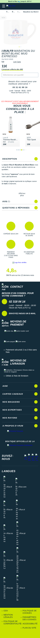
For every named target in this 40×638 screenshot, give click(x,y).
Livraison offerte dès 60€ (12, 69)
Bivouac (13, 12)
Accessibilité (30, 624)
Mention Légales (8, 616)
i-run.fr (19, 12)
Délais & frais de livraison (17, 376)
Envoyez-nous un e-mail (22, 313)
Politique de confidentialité (12, 622)
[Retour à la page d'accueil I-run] (11, 6)
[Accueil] (2, 12)
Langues (8, 471)
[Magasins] (27, 6)
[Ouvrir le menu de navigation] (3, 6)
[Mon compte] (32, 6)
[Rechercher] (23, 6)
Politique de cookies (30, 612)
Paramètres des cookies (29, 618)
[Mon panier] (36, 6)
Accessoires (7, 12)
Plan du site (29, 628)
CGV (6, 611)
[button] (11, 229)
